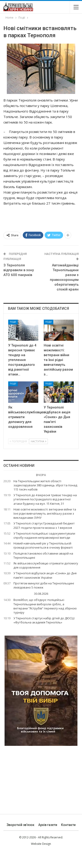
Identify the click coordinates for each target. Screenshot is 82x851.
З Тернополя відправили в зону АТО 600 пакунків (18, 270)
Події (13, 322)
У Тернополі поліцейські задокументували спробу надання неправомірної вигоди (44, 535)
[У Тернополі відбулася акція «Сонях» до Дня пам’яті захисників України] (59, 392)
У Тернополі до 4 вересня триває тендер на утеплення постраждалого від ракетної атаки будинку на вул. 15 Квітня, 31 (45, 499)
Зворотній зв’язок (20, 825)
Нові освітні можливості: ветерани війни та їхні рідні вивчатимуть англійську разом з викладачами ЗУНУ (44, 513)
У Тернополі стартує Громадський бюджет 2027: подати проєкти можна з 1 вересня (44, 525)
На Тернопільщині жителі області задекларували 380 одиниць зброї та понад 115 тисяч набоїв (45, 485)
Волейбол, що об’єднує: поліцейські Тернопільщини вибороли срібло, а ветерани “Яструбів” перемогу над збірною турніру (45, 606)
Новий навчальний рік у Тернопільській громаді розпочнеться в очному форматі (43, 545)
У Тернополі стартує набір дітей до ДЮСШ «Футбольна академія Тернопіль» (43, 620)
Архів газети (47, 825)
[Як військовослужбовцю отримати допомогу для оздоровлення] (23, 392)
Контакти (68, 825)
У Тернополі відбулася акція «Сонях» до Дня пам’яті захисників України (45, 575)
